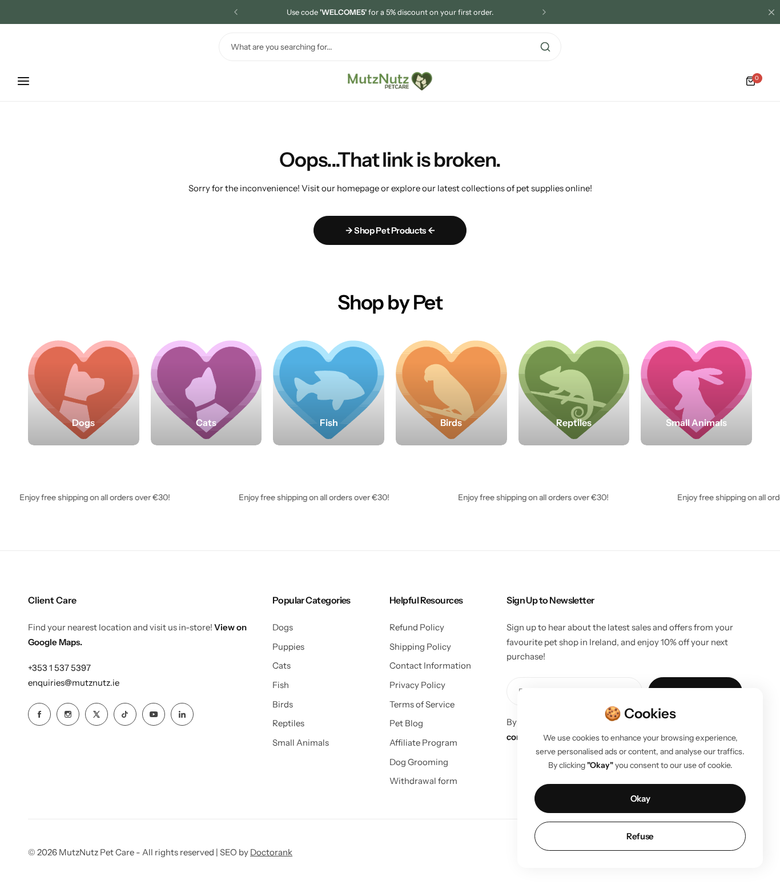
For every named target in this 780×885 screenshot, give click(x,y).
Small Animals (300, 742)
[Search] (545, 47)
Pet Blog (406, 723)
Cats (281, 665)
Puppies (288, 646)
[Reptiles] (574, 389)
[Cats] (206, 389)
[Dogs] (83, 389)
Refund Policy (416, 627)
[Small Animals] (696, 389)
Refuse (640, 836)
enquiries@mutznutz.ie (73, 682)
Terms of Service (422, 704)
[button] (235, 12)
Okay (640, 798)
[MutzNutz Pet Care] (390, 81)
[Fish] (328, 389)
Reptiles (288, 723)
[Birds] (451, 389)
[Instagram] (68, 714)
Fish (280, 684)
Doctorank (271, 852)
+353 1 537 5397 (59, 667)
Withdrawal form (423, 780)
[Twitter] (96, 714)
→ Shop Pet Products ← (390, 230)
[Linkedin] (182, 714)
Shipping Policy (420, 646)
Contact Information (430, 665)
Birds (282, 704)
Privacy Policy (417, 684)
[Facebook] (39, 714)
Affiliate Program (423, 742)
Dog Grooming (418, 762)
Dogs (282, 627)
